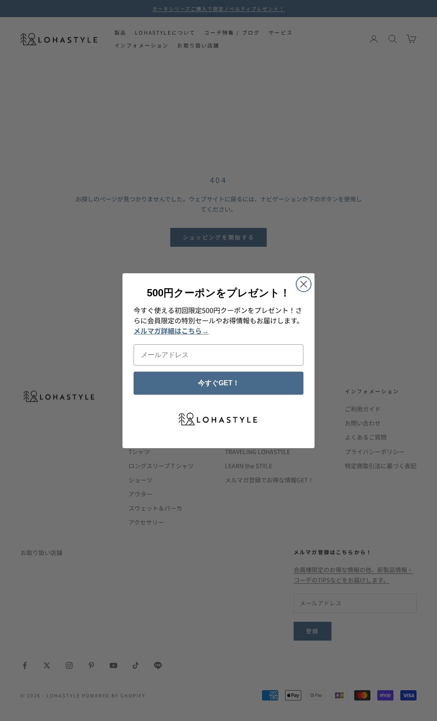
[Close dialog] (303, 284)
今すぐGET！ (218, 383)
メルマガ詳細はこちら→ (171, 330)
